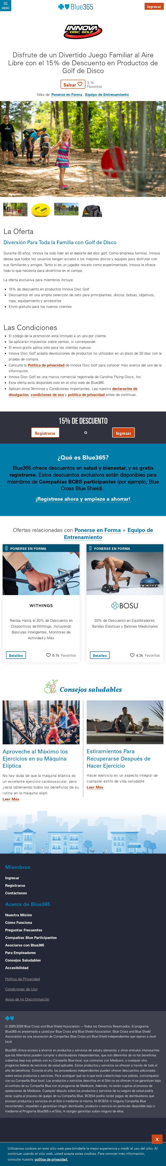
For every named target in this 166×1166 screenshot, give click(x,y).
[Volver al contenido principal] (136, 1138)
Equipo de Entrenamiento (107, 94)
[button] (81, 84)
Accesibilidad (16, 967)
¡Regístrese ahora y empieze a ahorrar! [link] (83, 498)
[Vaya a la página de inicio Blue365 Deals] (75, 6)
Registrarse (15, 885)
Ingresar (154, 6)
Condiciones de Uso (21, 989)
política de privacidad (86, 394)
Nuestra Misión (18, 914)
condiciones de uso (47, 394)
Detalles (16, 655)
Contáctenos (16, 892)
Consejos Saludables (23, 960)
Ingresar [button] (123, 433)
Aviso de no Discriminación (27, 999)
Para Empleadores (20, 952)
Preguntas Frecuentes (23, 930)
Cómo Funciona (18, 922)
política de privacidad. (51, 1159)
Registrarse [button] (45, 433)
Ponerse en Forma (66, 94)
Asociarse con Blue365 (24, 945)
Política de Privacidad (22, 979)
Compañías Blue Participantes (31, 937)
